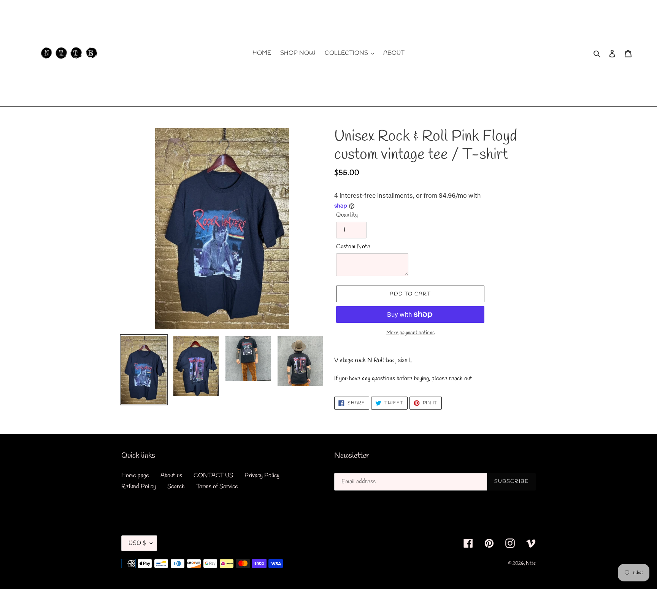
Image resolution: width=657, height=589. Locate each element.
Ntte (531, 563)
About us (171, 475)
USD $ (137, 543)
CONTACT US (213, 475)
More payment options (410, 333)
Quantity (347, 215)
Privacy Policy (261, 475)
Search (176, 487)
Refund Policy (138, 487)
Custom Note (353, 247)
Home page (135, 475)
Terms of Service (217, 487)
